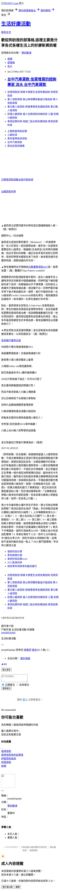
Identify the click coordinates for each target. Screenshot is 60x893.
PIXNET (14, 847)
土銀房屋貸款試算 (17, 131)
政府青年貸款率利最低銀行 (22, 566)
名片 (9, 66)
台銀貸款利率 (8, 191)
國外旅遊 (25, 658)
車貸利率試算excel (17, 559)
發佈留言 (6, 688)
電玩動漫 (26, 52)
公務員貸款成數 (9, 179)
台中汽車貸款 (14, 142)
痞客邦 (27, 650)
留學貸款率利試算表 (12, 755)
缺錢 (3, 766)
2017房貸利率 (14, 562)
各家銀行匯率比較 (11, 340)
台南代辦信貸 (25, 179)
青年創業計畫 (14, 555)
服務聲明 (34, 850)
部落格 (11, 62)
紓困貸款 (6, 762)
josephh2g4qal (8, 632)
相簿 (9, 59)
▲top (4, 663)
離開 (18, 887)
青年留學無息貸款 (17, 138)
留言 (34, 650)
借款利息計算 (14, 551)
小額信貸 (12, 135)
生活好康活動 (16, 23)
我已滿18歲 (7, 887)
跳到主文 (6, 32)
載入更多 (6, 670)
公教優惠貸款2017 (38, 267)
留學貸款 (6, 751)
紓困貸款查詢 (8, 758)
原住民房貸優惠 (16, 146)
